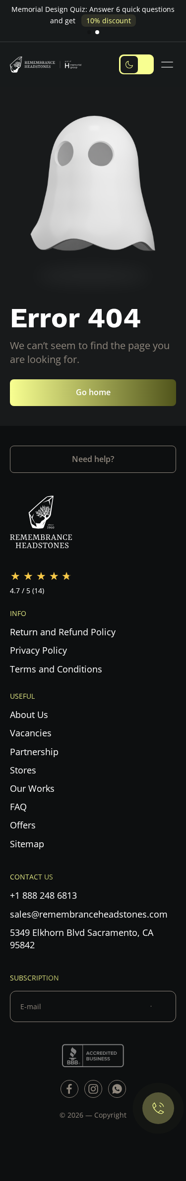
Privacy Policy (38, 650)
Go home (93, 392)
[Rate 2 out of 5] (28, 576)
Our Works (32, 788)
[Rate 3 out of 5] (41, 576)
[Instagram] (93, 1089)
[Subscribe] (163, 1006)
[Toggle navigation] (168, 64)
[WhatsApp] (117, 1089)
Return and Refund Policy (63, 632)
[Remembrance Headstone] (49, 64)
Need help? (93, 459)
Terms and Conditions (56, 669)
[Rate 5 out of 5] (67, 576)
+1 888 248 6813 (43, 895)
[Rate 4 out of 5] (54, 576)
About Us (29, 714)
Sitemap (27, 844)
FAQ (18, 807)
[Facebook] (69, 1089)
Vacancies (31, 733)
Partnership (34, 752)
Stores (23, 770)
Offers (23, 825)
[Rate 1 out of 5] (15, 576)
